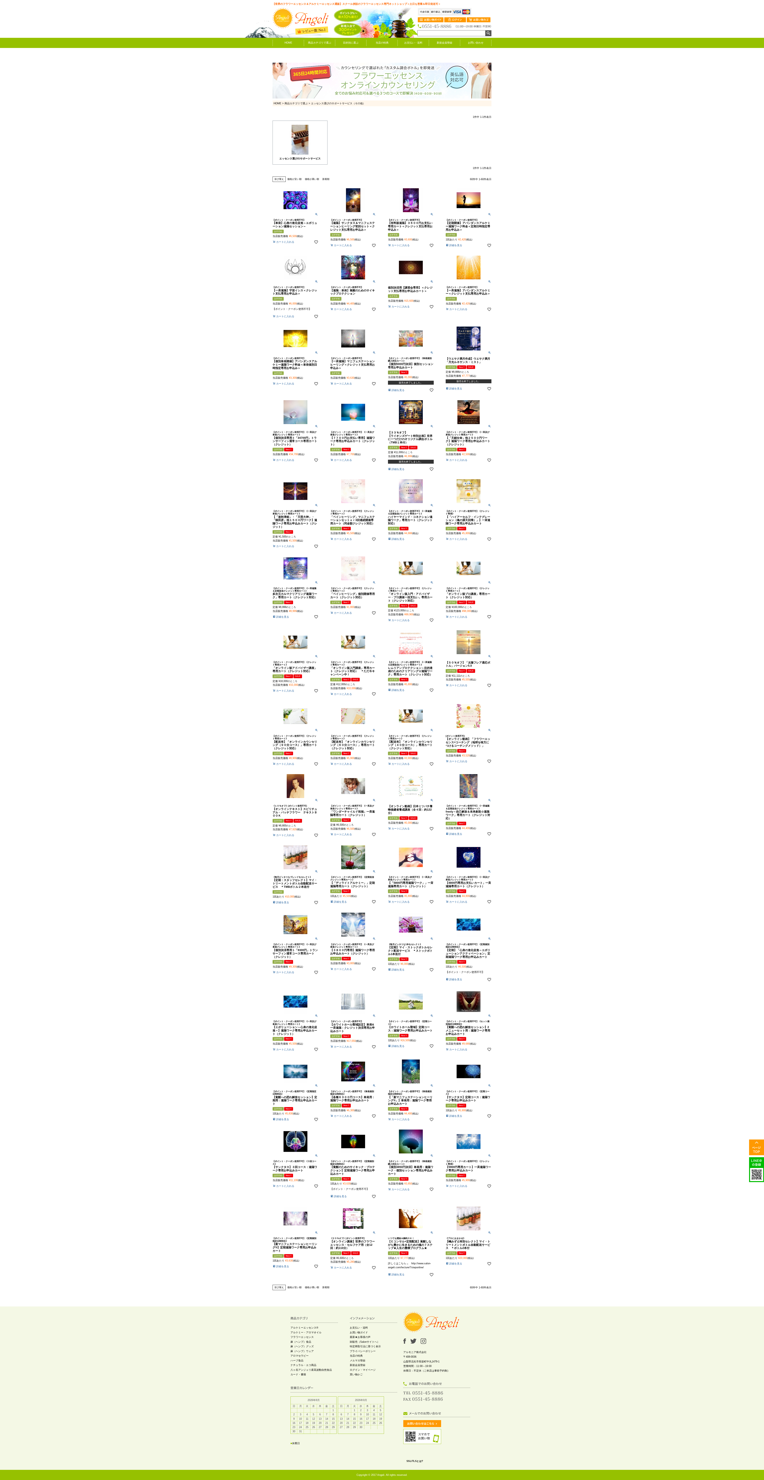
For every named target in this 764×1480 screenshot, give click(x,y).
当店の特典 (382, 42)
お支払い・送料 (413, 42)
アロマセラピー (299, 1355)
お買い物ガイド (359, 1332)
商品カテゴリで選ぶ (319, 42)
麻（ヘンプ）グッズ (302, 1346)
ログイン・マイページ (363, 1369)
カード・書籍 (298, 1374)
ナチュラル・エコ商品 (303, 1365)
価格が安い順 (294, 179)
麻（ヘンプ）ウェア (302, 1351)
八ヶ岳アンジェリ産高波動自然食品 (311, 1369)
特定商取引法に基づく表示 (365, 1346)
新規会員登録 (444, 42)
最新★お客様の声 (360, 1337)
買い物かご (356, 1374)
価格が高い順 (312, 179)
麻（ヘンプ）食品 (300, 1341)
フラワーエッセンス (302, 1337)
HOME (288, 42)
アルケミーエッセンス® (304, 1327)
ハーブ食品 (296, 1360)
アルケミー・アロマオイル (306, 1332)
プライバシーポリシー (363, 1351)
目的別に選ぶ (351, 42)
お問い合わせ (475, 42)
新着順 (325, 179)
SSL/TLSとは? (414, 1461)
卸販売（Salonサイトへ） (365, 1341)
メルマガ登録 (357, 1360)
